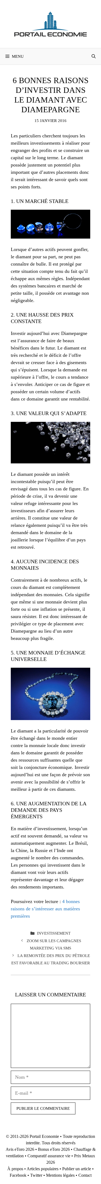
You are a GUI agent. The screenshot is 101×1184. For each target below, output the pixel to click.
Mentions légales (60, 1175)
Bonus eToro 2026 (54, 1149)
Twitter (36, 1175)
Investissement (54, 933)
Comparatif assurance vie (48, 1156)
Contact (85, 1175)
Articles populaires (42, 1168)
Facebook (18, 1175)
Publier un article (76, 1168)
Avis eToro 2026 (20, 1149)
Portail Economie (44, 1136)
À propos (15, 1168)
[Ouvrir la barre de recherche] (93, 56)
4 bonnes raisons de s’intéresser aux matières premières (45, 909)
